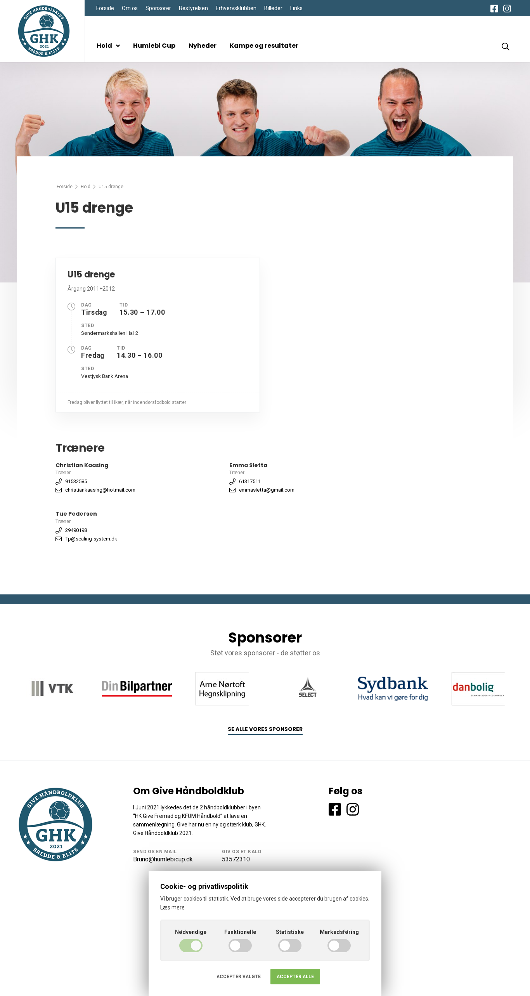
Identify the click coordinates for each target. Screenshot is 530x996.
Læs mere (172, 907)
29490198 (76, 530)
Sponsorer (158, 8)
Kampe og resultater (264, 45)
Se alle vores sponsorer (265, 729)
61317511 (250, 481)
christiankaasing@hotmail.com (100, 490)
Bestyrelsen (193, 8)
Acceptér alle (295, 976)
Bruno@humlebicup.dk (163, 859)
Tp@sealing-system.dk (91, 539)
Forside (105, 8)
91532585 (76, 481)
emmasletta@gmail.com (266, 490)
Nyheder (203, 45)
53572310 (236, 859)
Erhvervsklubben (236, 8)
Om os (130, 8)
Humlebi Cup (154, 45)
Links (296, 8)
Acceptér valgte (239, 976)
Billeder (273, 8)
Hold (104, 45)
